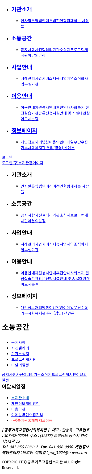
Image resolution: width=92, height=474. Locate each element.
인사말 (26, 20)
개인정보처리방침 (35, 142)
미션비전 (53, 20)
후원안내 (63, 107)
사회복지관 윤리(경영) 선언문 (51, 147)
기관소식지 (61, 49)
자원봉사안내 (45, 107)
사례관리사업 (31, 78)
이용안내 (21, 95)
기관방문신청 (42, 113)
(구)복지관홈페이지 (28, 162)
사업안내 (21, 67)
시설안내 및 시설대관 (69, 113)
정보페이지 (24, 130)
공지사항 (28, 49)
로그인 (7, 157)
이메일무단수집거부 (27, 414)
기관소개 (21, 9)
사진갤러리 (44, 49)
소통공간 (21, 38)
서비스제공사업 (54, 78)
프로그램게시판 (23, 359)
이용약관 (56, 142)
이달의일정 (37, 55)
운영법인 (38, 20)
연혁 (63, 20)
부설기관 (31, 84)
